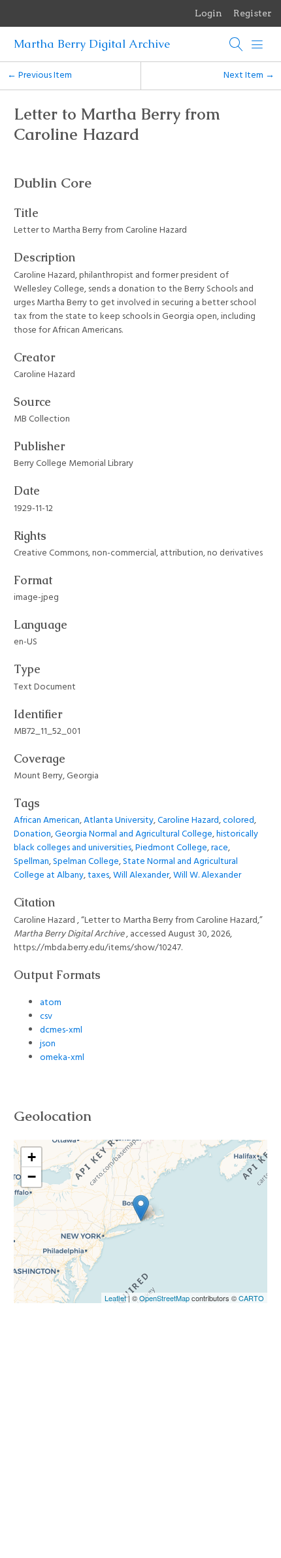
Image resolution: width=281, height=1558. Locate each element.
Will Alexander (141, 875)
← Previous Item (39, 75)
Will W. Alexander (207, 875)
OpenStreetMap (164, 1298)
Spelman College (86, 861)
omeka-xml (62, 1057)
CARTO (251, 1298)
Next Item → (248, 75)
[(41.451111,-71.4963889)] (141, 1208)
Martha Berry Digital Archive (92, 44)
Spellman (31, 861)
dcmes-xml (61, 1030)
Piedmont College (171, 847)
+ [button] (31, 1157)
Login (208, 13)
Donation (32, 834)
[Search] (236, 44)
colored (238, 820)
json (48, 1044)
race (219, 847)
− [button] (31, 1176)
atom (50, 1002)
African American (47, 820)
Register (252, 13)
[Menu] (257, 44)
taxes (98, 875)
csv (46, 1016)
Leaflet (115, 1298)
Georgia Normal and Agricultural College (133, 834)
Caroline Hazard (188, 820)
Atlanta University (119, 820)
